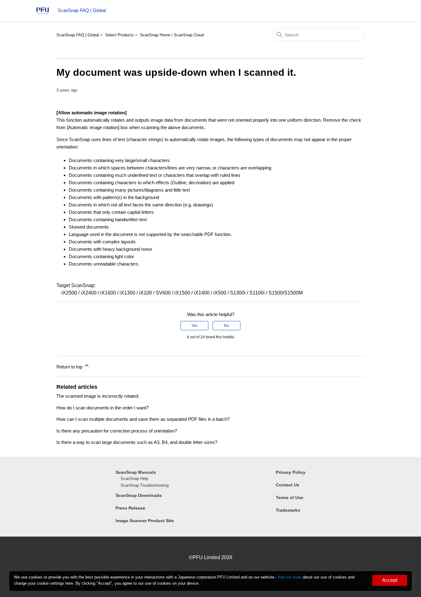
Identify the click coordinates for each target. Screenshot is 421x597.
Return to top (70, 366)
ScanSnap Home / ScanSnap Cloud (172, 35)
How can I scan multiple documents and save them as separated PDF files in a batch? (143, 419)
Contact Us (287, 484)
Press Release (130, 508)
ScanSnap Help (134, 478)
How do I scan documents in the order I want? (102, 407)
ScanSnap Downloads (139, 495)
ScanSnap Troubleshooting (145, 485)
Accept (389, 580)
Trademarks (288, 510)
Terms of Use (289, 497)
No (226, 325)
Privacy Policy (290, 472)
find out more (289, 577)
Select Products (119, 35)
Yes (194, 325)
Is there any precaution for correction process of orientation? (116, 430)
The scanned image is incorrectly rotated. (97, 396)
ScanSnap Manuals (136, 472)
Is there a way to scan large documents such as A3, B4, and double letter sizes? (136, 442)
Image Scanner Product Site (145, 520)
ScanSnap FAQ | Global (77, 35)
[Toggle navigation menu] (378, 12)
